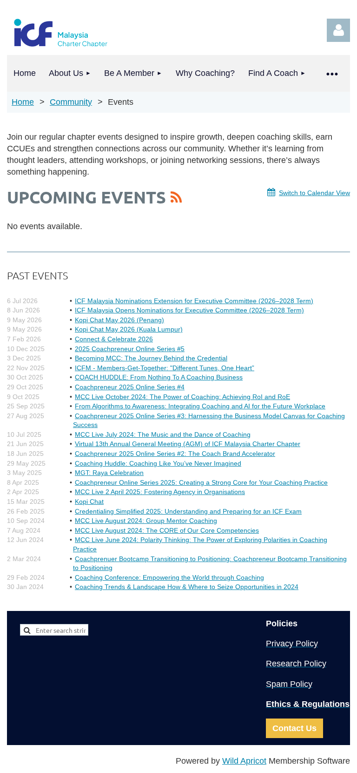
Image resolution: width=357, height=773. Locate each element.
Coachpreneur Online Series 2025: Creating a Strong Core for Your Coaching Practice (201, 482)
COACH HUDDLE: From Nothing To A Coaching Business (159, 377)
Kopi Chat (89, 501)
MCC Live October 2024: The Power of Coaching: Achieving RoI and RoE (182, 396)
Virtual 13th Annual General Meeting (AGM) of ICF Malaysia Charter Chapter (187, 444)
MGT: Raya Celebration (109, 472)
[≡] (331, 73)
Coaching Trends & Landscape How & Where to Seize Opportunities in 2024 (186, 586)
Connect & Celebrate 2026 (114, 339)
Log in (338, 30)
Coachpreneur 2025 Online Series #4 (130, 387)
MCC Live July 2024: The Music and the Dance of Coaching (163, 434)
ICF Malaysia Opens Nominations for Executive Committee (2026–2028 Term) (189, 310)
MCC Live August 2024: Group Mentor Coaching (146, 520)
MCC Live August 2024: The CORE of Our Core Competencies (167, 530)
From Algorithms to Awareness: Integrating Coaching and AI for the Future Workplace (200, 406)
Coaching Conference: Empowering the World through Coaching (169, 577)
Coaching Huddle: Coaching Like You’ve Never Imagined (158, 463)
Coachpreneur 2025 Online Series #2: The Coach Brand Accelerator (175, 453)
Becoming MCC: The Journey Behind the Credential (151, 358)
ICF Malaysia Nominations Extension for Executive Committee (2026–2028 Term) (194, 301)
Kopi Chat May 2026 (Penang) (119, 320)
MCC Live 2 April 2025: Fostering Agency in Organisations (160, 491)
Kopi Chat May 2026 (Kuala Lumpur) (129, 329)
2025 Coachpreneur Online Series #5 (130, 349)
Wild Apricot (244, 761)
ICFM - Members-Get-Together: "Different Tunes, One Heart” (164, 368)
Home (23, 102)
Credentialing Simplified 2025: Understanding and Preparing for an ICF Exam (188, 511)
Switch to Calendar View (314, 193)
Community (71, 102)
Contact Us (294, 728)
